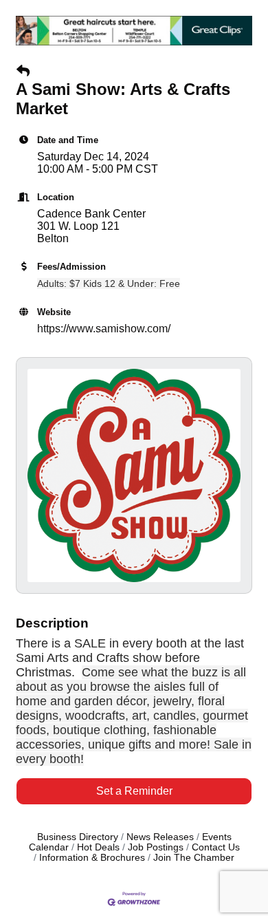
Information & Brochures (92, 858)
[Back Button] (23, 71)
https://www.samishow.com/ (103, 328)
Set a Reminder (134, 791)
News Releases (160, 837)
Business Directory (77, 837)
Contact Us (216, 847)
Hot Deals (98, 847)
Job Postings (155, 847)
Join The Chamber (193, 858)
